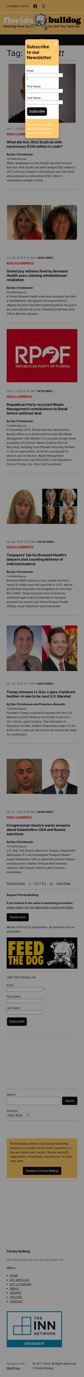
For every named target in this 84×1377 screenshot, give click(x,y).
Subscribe (37, 111)
